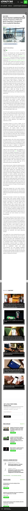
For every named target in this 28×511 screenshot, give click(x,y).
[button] (14, 3)
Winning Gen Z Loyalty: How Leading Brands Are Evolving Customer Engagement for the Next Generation (15, 471)
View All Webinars (7, 475)
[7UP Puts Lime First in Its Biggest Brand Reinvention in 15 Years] (14, 316)
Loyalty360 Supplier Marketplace (20, 5)
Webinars (10, 5)
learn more (13, 432)
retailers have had (12, 60)
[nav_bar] (25, 2)
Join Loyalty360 (4, 5)
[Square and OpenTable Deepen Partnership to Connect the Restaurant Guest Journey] (14, 382)
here (15, 150)
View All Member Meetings (16, 475)
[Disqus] (14, 273)
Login (21, 2)
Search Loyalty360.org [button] (18, 2)
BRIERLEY (4, 27)
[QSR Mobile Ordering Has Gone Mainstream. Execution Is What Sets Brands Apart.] (14, 349)
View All (21, 423)
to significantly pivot (20, 60)
